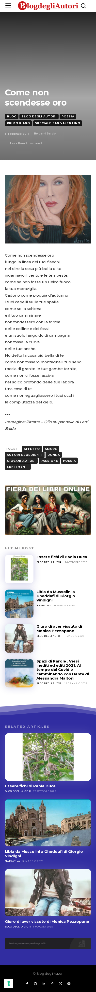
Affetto (32, 449)
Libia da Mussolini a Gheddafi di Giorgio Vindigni (55, 596)
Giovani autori (21, 461)
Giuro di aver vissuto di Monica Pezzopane (59, 628)
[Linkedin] (44, 984)
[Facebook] (27, 984)
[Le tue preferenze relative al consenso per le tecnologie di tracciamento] (8, 983)
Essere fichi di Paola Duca (61, 556)
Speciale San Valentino (57, 123)
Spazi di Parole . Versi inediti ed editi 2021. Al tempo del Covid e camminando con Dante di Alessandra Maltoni (62, 670)
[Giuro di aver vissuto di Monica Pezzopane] (19, 638)
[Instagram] (35, 984)
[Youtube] (69, 984)
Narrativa (44, 605)
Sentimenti (18, 466)
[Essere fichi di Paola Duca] (19, 569)
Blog (11, 116)
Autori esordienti (25, 455)
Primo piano (18, 123)
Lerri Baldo (47, 133)
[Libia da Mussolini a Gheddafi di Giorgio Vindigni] (19, 604)
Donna (54, 455)
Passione (49, 461)
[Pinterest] (52, 984)
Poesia (68, 116)
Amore (51, 449)
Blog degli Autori (39, 116)
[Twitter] (61, 984)
